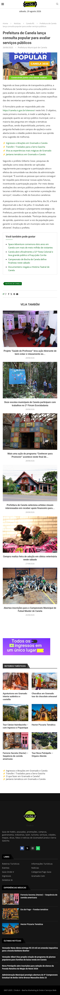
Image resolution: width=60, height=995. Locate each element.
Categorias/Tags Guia (41, 872)
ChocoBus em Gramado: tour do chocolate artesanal (44, 695)
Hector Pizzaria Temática (43, 725)
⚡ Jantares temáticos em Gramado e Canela (24, 154)
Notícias (17, 23)
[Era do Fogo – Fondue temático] (10, 913)
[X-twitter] (27, 848)
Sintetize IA (7, 880)
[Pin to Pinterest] (14, 294)
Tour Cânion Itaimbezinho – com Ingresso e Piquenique (15, 726)
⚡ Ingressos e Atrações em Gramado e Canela (25, 143)
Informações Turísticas (42, 864)
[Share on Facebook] (8, 294)
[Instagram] (33, 848)
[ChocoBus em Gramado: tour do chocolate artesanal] (44, 681)
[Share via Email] (17, 294)
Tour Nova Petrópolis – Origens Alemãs (42, 754)
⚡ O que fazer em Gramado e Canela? (21, 776)
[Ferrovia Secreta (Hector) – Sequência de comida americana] (15, 740)
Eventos (5, 868)
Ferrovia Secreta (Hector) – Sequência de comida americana (15, 756)
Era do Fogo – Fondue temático (34, 909)
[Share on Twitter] (11, 294)
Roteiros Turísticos (10, 864)
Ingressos (6, 876)
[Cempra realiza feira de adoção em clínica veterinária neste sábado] (30, 534)
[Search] (57, 4)
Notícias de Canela (13, 284)
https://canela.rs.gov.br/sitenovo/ (19, 110)
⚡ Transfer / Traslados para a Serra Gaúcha (24, 146)
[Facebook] (22, 848)
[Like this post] (5, 294)
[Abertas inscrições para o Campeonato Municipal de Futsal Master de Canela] (30, 586)
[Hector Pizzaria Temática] (44, 712)
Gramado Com (38, 876)
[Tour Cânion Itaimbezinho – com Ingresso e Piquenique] (15, 712)
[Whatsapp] (38, 848)
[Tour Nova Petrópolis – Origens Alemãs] (44, 740)
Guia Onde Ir (8, 872)
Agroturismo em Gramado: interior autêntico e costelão (15, 696)
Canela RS (30, 23)
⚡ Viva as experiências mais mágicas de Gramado (27, 150)
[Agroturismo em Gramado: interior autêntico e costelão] (15, 681)
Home (5, 23)
